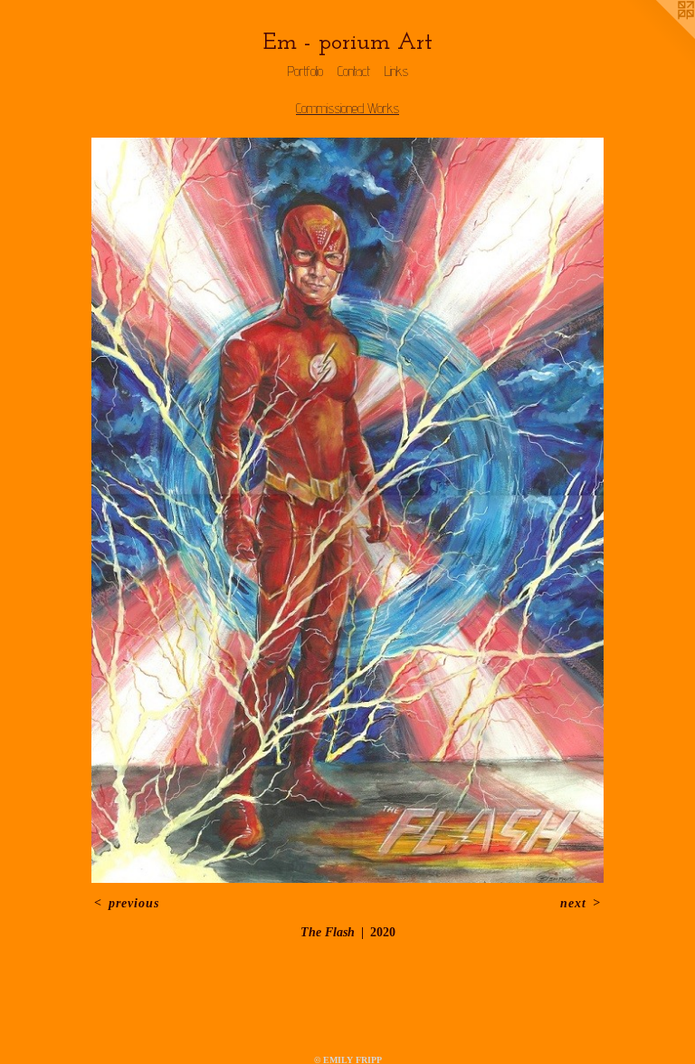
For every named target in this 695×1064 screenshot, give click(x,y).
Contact (354, 71)
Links (396, 71)
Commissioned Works (347, 108)
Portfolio (305, 71)
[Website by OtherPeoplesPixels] (659, 36)
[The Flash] (348, 510)
